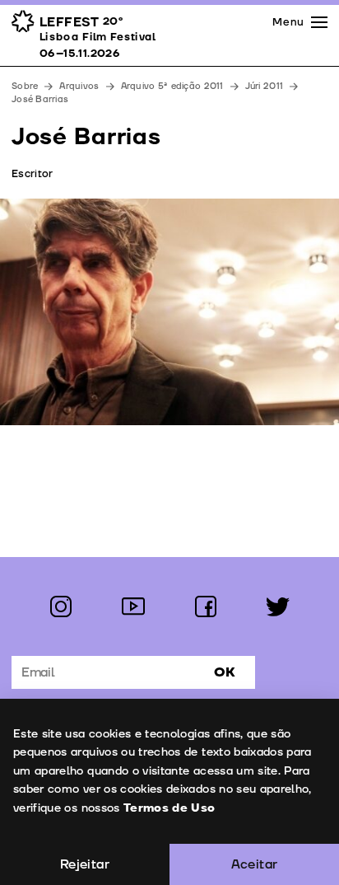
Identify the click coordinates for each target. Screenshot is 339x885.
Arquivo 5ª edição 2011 (172, 86)
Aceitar (254, 864)
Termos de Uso (169, 808)
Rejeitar (84, 864)
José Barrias (40, 99)
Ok (224, 672)
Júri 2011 (264, 86)
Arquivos (79, 86)
